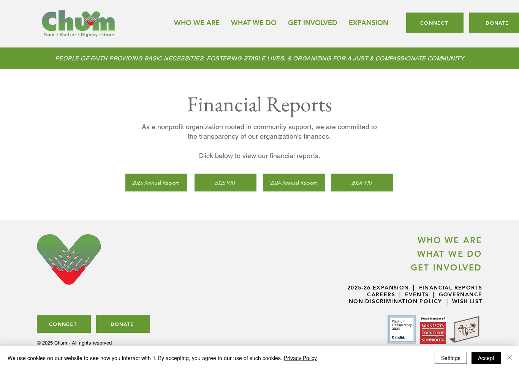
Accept (486, 358)
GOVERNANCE (461, 294)
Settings (450, 358)
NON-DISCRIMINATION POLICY (395, 301)
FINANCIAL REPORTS (451, 287)
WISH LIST (467, 301)
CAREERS (381, 294)
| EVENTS (412, 294)
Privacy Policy (300, 358)
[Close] (509, 358)
